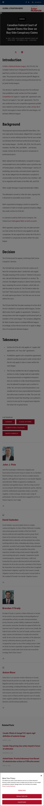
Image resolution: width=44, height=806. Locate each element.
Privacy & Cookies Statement (8, 786)
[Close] (41, 775)
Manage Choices (22, 790)
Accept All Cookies (22, 802)
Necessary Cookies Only (22, 796)
